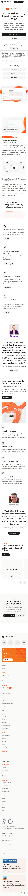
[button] (14, 48)
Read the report (7, 890)
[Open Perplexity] (9, 836)
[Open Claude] (6, 836)
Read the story (6, 871)
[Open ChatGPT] (2, 836)
